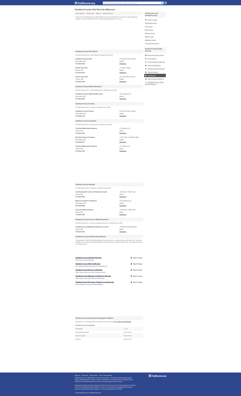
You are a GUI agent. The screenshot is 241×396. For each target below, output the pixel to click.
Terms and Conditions (105, 375)
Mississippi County (150, 40)
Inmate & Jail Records (154, 65)
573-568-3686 (80, 206)
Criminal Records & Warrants (156, 62)
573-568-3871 (80, 142)
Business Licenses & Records (156, 55)
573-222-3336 (80, 81)
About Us (77, 375)
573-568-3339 (80, 64)
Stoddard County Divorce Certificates (89, 270)
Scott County (149, 26)
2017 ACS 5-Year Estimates (123, 322)
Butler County (149, 30)
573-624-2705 (80, 133)
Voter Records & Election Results (156, 79)
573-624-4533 (80, 232)
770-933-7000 (80, 214)
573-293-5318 (80, 73)
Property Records (152, 72)
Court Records (151, 58)
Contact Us (85, 375)
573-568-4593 (80, 99)
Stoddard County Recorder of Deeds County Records (95, 282)
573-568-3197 (80, 116)
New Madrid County (151, 23)
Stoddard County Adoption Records (88, 258)
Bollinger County (150, 33)
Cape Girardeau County (152, 43)
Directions (122, 64)
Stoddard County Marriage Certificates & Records (93, 276)
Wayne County (149, 37)
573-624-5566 (80, 197)
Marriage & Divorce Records (155, 69)
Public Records (80, 13)
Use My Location (152, 20)
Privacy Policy (93, 375)
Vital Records (151, 75)
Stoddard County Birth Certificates (88, 264)
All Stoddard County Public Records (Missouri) (154, 83)
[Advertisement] (109, 34)
